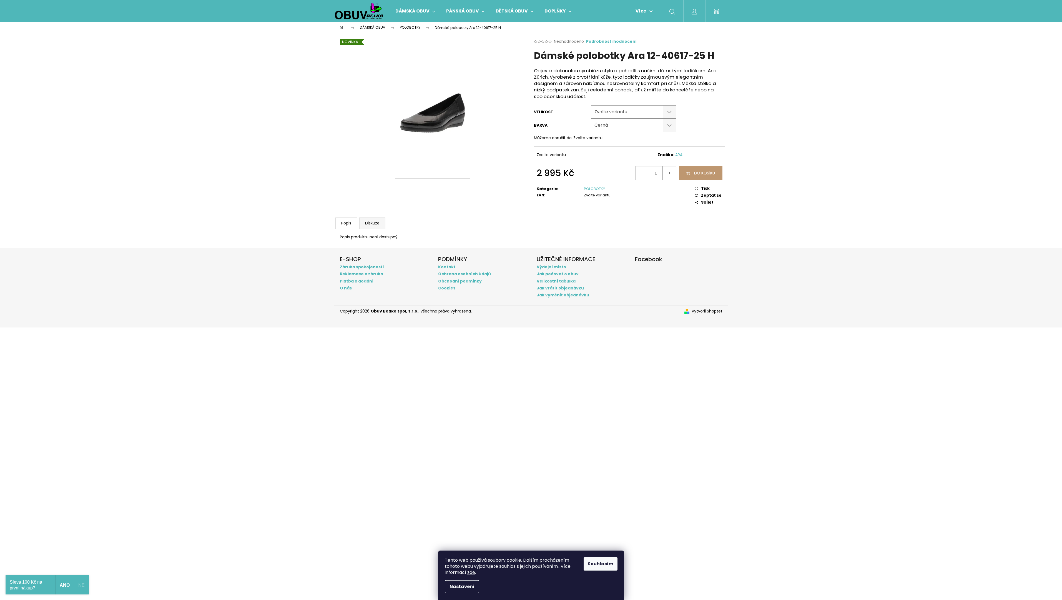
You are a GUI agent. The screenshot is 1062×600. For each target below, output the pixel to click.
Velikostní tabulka (556, 281)
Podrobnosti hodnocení (611, 41)
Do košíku (704, 173)
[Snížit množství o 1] (642, 173)
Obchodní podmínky (460, 281)
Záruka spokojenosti (362, 267)
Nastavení (462, 586)
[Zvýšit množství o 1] (669, 173)
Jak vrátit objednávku (560, 288)
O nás (346, 288)
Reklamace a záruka (361, 274)
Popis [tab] (346, 223)
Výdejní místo (551, 267)
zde (471, 572)
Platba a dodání (356, 281)
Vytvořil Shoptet (707, 311)
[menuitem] (415, 11)
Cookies (446, 288)
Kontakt (447, 267)
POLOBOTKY (594, 188)
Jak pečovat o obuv (558, 274)
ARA (678, 155)
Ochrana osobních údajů (464, 274)
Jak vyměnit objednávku (563, 295)
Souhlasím (600, 564)
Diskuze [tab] (372, 223)
